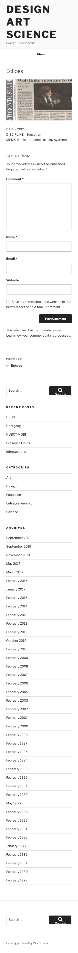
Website (12, 280)
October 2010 (16, 641)
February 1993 (17, 769)
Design (11, 486)
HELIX (10, 417)
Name (11, 237)
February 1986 (17, 812)
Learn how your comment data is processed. (38, 335)
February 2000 (17, 726)
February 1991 (16, 786)
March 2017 (15, 572)
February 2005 (17, 692)
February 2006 (17, 683)
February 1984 (17, 829)
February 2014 (16, 606)
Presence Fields (18, 443)
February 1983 (17, 837)
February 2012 (16, 623)
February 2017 (16, 581)
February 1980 (17, 872)
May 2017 (13, 564)
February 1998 (17, 735)
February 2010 (16, 649)
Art (8, 478)
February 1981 (16, 863)
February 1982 (16, 855)
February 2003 (17, 700)
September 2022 (18, 538)
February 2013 (16, 615)
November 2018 (18, 555)
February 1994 (17, 760)
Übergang (13, 426)
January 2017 (15, 589)
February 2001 (16, 718)
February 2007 (17, 675)
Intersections (16, 452)
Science (12, 512)
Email (11, 259)
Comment (15, 179)
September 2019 (18, 546)
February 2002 (17, 709)
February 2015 (16, 598)
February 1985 (17, 820)
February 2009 (17, 658)
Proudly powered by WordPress (27, 943)
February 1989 (17, 795)
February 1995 (17, 752)
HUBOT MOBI (16, 434)
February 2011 (16, 632)
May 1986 (13, 803)
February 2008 (17, 666)
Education (13, 495)
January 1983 (16, 846)
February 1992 (16, 777)
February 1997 (16, 743)
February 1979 (16, 880)
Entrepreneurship (19, 503)
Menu (41, 54)
